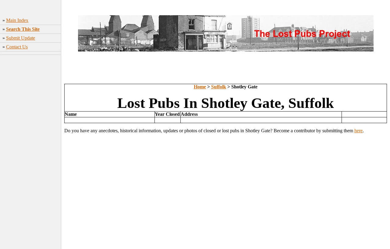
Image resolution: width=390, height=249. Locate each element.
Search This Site (23, 29)
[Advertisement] (30, 152)
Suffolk (218, 86)
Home (200, 86)
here (358, 130)
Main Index (17, 20)
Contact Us (17, 46)
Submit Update (20, 38)
